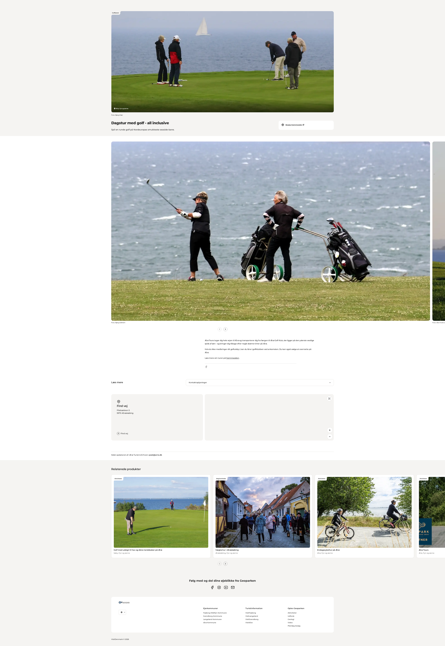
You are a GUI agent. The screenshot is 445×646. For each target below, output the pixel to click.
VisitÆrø (249, 623)
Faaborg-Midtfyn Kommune (215, 613)
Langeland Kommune (212, 619)
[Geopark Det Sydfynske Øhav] (124, 602)
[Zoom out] (330, 436)
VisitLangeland (251, 616)
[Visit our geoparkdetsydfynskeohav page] (212, 587)
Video (290, 623)
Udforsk (291, 616)
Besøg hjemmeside (294, 125)
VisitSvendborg (251, 619)
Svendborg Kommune (212, 616)
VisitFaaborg (250, 613)
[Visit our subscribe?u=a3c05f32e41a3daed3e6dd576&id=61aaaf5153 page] (233, 587)
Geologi (291, 619)
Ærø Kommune (209, 623)
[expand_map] (329, 398)
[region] (269, 417)
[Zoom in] (330, 430)
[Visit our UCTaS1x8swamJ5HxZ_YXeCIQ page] (226, 587)
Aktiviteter (292, 613)
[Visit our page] (219, 587)
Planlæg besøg (294, 626)
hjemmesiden (232, 358)
